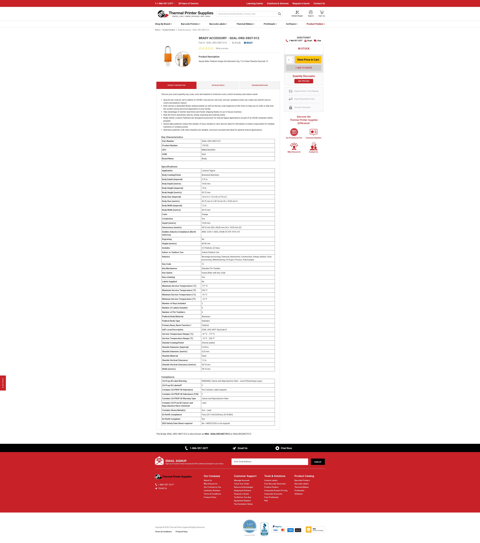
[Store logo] (173, 477)
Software (291, 24)
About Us (208, 480)
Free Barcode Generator (275, 484)
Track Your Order (241, 484)
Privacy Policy (210, 497)
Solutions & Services (278, 3)
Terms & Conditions (212, 494)
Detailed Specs (218, 85)
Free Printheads (271, 497)
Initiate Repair (297, 16)
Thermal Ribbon (244, 24)
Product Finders (315, 24)
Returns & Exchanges (243, 487)
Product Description (176, 85)
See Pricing (304, 81)
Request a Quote (301, 3)
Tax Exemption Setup (243, 504)
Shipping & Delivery (242, 490)
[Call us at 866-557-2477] (156, 484)
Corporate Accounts (273, 494)
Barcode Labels (217, 24)
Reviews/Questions (260, 85)
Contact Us (319, 3)
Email (309, 41)
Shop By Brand (162, 24)
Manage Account (241, 480)
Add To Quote (304, 67)
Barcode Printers (190, 24)
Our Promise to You (212, 487)
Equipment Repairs (242, 501)
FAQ (266, 501)
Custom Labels (270, 480)
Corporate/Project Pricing (275, 490)
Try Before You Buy (242, 497)
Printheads (270, 24)
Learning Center (254, 3)
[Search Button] (279, 14)
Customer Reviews (212, 490)
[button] (3, 383)
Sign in (311, 16)
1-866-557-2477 (295, 41)
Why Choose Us (210, 484)
